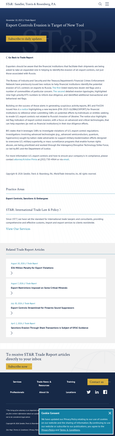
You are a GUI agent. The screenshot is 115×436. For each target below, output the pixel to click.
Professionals (17, 392)
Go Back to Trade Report (20, 57)
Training (71, 381)
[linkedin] (98, 392)
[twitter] (90, 392)
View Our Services (18, 229)
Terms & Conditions (70, 429)
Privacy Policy (48, 429)
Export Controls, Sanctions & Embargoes (27, 198)
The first (56, 87)
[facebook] (106, 392)
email (66, 159)
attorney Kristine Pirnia (25, 159)
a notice (24, 109)
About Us (44, 392)
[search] (99, 4)
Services (17, 381)
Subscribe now (17, 366)
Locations (71, 392)
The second (59, 91)
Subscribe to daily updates (25, 39)
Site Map (9, 430)
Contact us (97, 382)
